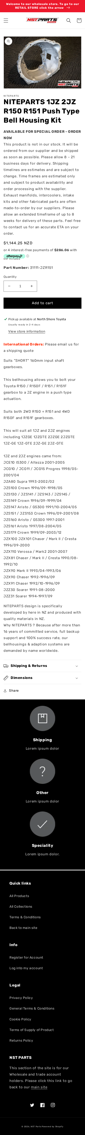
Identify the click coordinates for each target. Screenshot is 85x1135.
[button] (6, 20)
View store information (26, 331)
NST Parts (36, 1126)
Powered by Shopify (53, 1126)
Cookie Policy (20, 1019)
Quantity (10, 277)
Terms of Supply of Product (31, 1030)
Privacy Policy (21, 998)
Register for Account (26, 958)
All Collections (20, 907)
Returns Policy (21, 1041)
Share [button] (14, 691)
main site (39, 1087)
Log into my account (26, 968)
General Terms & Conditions (32, 1008)
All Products (19, 896)
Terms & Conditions (25, 917)
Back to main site (23, 928)
